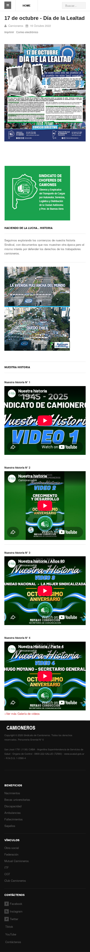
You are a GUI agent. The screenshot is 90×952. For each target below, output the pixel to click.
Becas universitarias (17, 799)
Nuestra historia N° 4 (17, 637)
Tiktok (9, 927)
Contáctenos (13, 942)
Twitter (14, 919)
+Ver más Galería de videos (22, 713)
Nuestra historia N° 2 (17, 467)
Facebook (16, 904)
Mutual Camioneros (16, 861)
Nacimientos (12, 793)
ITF (6, 867)
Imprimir (9, 32)
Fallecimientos (13, 819)
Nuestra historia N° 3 (17, 552)
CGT (7, 874)
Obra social (11, 848)
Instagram (16, 911)
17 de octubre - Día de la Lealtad (44, 18)
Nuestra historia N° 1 (17, 382)
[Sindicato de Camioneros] (27, 3)
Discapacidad (12, 806)
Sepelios (9, 826)
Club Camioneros (15, 880)
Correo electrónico (27, 32)
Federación (11, 854)
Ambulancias (12, 813)
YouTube (10, 934)
